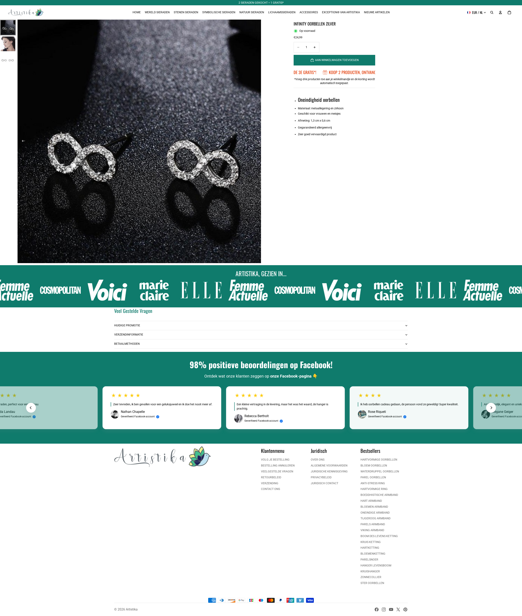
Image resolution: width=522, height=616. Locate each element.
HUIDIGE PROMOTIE (127, 325)
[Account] (500, 12)
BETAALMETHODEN (127, 343)
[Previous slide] (31, 408)
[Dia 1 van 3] (8, 27)
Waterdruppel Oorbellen (380, 471)
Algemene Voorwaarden (329, 465)
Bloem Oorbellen (374, 465)
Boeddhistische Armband (379, 494)
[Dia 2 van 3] (8, 44)
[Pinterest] (405, 609)
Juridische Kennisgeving (329, 471)
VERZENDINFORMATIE (128, 334)
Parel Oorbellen (373, 477)
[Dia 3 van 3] (8, 60)
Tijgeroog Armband (375, 518)
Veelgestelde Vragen (277, 471)
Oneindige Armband (375, 512)
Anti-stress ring (373, 483)
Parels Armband (373, 524)
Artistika (132, 609)
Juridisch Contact (324, 483)
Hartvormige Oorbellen (379, 459)
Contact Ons (270, 489)
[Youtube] (391, 609)
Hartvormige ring (374, 489)
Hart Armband (371, 500)
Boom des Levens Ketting (379, 536)
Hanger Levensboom (376, 565)
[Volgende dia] (256, 141)
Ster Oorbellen (372, 583)
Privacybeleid (321, 477)
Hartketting (370, 547)
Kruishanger (370, 571)
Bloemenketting (373, 553)
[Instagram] (383, 609)
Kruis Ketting (371, 542)
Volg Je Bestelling (275, 459)
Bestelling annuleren (278, 465)
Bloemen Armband (374, 506)
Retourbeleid (271, 477)
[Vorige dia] (22, 141)
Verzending (269, 483)
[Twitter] (398, 609)
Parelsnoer (369, 559)
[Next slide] (491, 408)
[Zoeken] (491, 12)
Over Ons (317, 459)
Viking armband (372, 530)
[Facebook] (376, 609)
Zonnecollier (371, 577)
